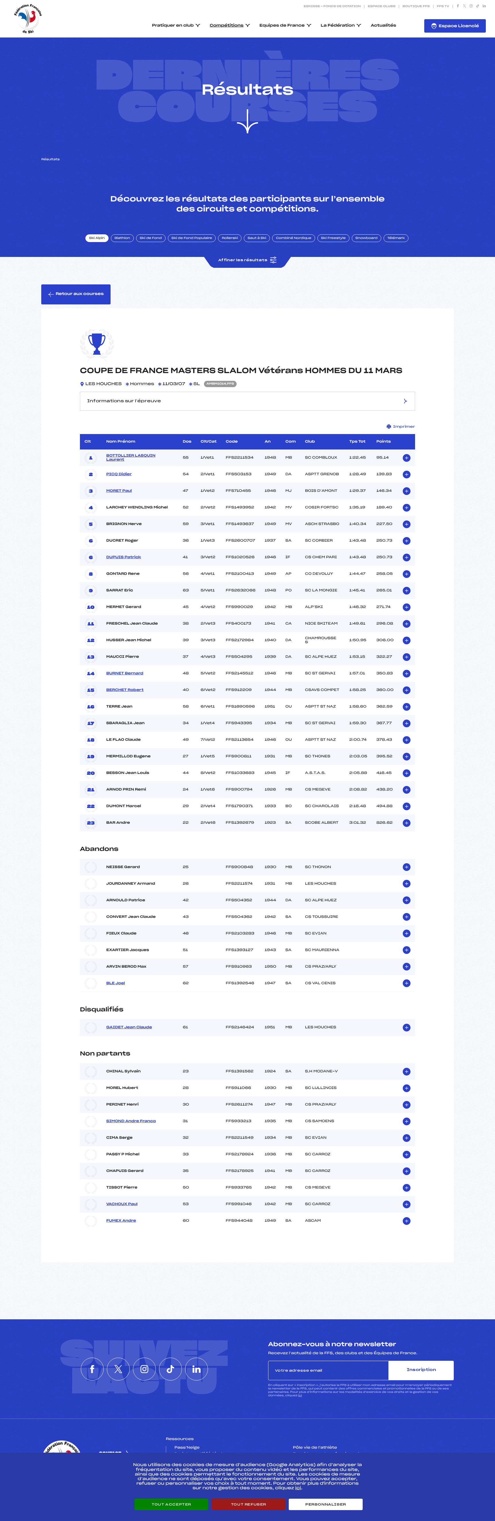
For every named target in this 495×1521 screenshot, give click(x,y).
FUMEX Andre (121, 1221)
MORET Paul (119, 491)
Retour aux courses (80, 294)
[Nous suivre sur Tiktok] (477, 6)
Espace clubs (381, 6)
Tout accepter (171, 1504)
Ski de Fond (151, 238)
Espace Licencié (459, 26)
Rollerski (230, 238)
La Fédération (338, 25)
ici (300, 1395)
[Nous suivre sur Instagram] (471, 6)
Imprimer (404, 426)
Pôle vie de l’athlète (315, 1447)
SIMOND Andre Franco (131, 1121)
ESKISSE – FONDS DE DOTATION (332, 6)
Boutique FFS (416, 6)
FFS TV (443, 6)
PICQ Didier (119, 474)
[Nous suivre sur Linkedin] (484, 6)
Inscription (421, 1370)
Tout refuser (248, 1504)
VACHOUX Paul (122, 1204)
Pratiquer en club (173, 25)
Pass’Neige (187, 1447)
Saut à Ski (256, 238)
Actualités (383, 25)
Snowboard (366, 238)
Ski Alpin (97, 238)
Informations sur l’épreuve (124, 401)
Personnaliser (325, 1504)
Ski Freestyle (333, 238)
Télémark (396, 238)
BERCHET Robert (125, 690)
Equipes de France (282, 25)
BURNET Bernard (124, 673)
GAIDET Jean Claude (129, 1027)
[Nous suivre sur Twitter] (464, 6)
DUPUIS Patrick (123, 557)
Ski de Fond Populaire (192, 238)
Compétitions (226, 25)
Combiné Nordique (293, 238)
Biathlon (122, 238)
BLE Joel (115, 983)
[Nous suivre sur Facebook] (457, 6)
